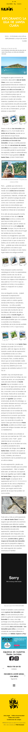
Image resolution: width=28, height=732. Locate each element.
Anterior (14, 668)
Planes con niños (12, 52)
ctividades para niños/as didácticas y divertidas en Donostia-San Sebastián (14, 140)
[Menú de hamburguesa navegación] (25, 8)
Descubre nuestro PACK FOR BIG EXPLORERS (14, 605)
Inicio (7, 36)
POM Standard (20, 724)
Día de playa (19, 50)
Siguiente (14, 676)
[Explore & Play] (11, 9)
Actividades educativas (18, 36)
